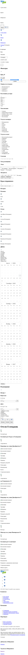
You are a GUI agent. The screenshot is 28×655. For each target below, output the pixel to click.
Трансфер (4, 141)
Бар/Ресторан (5, 145)
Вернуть (2, 651)
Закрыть (2, 653)
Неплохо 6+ (5, 91)
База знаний (6, 596)
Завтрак (4, 111)
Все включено (5, 115)
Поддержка (5, 597)
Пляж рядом (5, 152)
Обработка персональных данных (11, 612)
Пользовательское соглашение (10, 611)
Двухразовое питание (7, 112)
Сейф (3, 150)
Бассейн (4, 142)
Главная (2, 45)
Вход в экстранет (7, 621)
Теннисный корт (6, 146)
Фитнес (4, 139)
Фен (3, 123)
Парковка (4, 138)
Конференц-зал (5, 153)
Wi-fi (3, 126)
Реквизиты (5, 614)
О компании (6, 610)
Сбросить (3, 176)
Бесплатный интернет (7, 137)
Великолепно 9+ (6, 86)
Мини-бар (4, 130)
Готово (2, 412)
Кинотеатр (4, 148)
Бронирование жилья (8, 602)
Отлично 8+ (5, 88)
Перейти (3, 644)
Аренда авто (6, 601)
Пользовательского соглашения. (17, 634)
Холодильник (5, 131)
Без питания (5, 116)
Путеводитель (6, 599)
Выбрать (3, 383)
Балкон (3, 124)
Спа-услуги (5, 144)
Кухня (3, 127)
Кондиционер (5, 122)
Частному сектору (7, 624)
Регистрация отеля (7, 623)
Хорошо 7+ (4, 89)
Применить (8, 176)
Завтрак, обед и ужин (7, 114)
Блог (4, 600)
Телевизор (4, 128)
